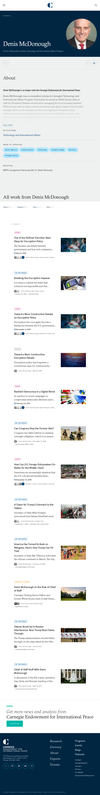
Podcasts (79, 754)
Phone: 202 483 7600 (11, 760)
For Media (79, 772)
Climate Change (58, 150)
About (54, 753)
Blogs (78, 749)
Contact (78, 760)
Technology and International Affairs (21, 135)
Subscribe (15, 724)
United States (27, 150)
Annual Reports (81, 763)
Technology (42, 150)
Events (78, 745)
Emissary (55, 747)
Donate (55, 764)
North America (11, 150)
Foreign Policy (11, 155)
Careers (78, 766)
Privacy (78, 769)
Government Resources (84, 775)
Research (56, 741)
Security (72, 150)
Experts (55, 759)
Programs (80, 740)
